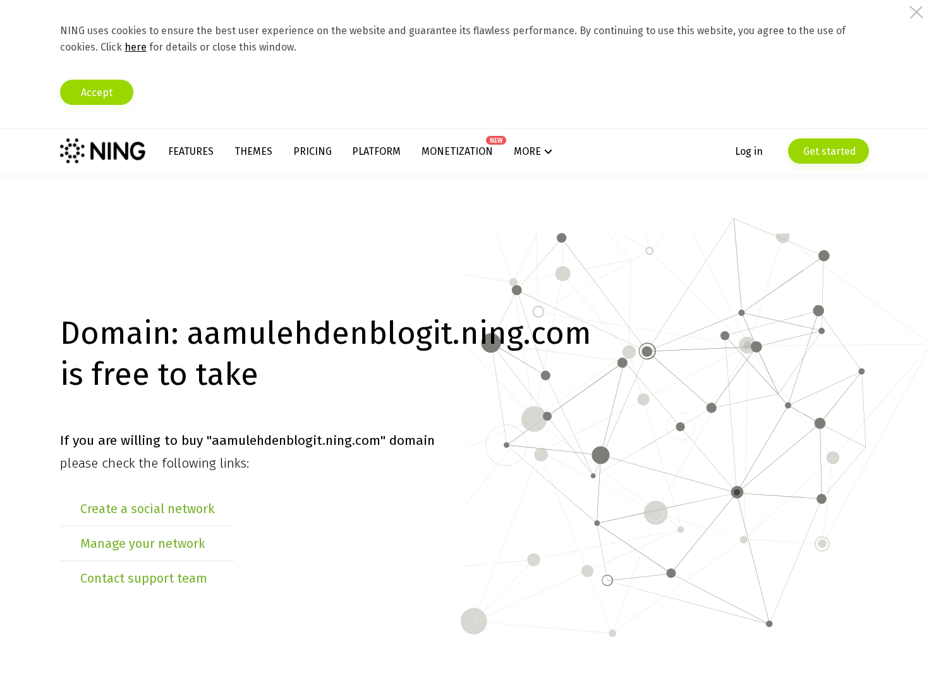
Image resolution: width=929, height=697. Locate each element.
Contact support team (143, 578)
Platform (376, 151)
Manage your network (142, 543)
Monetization (457, 151)
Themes (253, 151)
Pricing (312, 151)
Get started (828, 151)
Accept (96, 93)
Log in (749, 151)
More (527, 151)
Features (191, 151)
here (135, 47)
